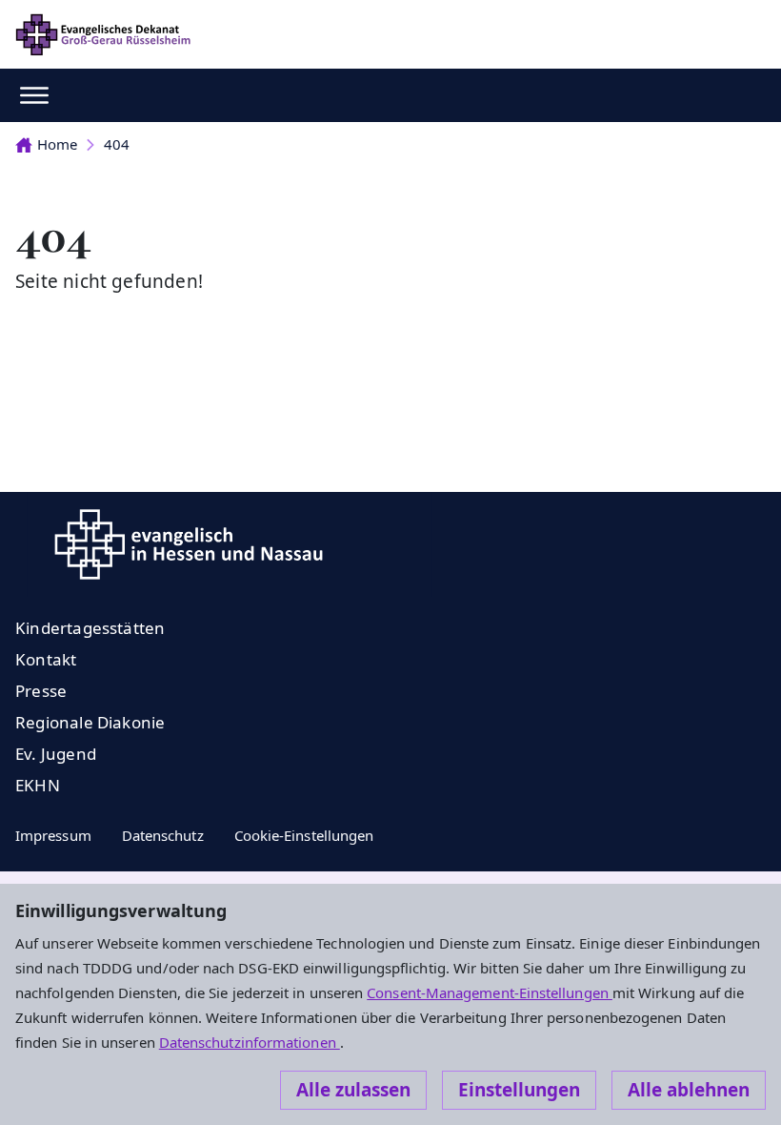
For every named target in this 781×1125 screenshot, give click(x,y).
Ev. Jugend (55, 754)
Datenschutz (163, 835)
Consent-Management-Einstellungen (489, 992)
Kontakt (45, 659)
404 (117, 143)
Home (57, 143)
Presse (41, 691)
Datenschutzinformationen (249, 1042)
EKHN (37, 785)
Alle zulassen (353, 1089)
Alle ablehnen (689, 1089)
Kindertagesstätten (90, 628)
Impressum (53, 835)
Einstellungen (519, 1089)
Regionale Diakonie (90, 722)
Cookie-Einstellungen (304, 835)
